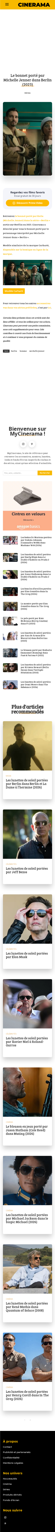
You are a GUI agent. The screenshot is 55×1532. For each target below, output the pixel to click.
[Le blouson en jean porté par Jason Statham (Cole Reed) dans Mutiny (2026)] (27, 1092)
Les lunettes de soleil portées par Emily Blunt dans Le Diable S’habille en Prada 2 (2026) (36, 558)
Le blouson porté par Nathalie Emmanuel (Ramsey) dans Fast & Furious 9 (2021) (36, 652)
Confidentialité (11, 1457)
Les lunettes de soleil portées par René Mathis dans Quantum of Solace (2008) (27, 1306)
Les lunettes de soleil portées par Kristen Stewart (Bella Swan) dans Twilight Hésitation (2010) (36, 668)
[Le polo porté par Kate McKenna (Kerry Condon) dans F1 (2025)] (10, 621)
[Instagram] (23, 444)
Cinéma (9, 1122)
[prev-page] (25, 1420)
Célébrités (11, 864)
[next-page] (30, 1420)
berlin (14, 351)
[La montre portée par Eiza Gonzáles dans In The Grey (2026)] (10, 606)
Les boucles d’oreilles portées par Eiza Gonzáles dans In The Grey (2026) (36, 591)
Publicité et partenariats (17, 1452)
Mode (8, 776)
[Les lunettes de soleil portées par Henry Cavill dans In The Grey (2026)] (27, 1357)
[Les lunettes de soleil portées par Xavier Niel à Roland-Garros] (27, 1003)
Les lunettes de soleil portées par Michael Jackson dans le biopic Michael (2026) (27, 1218)
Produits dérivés (12, 1494)
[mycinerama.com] (34, 5)
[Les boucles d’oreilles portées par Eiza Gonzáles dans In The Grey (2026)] (10, 591)
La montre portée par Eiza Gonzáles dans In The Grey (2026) (35, 606)
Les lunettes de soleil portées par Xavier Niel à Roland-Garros (27, 1041)
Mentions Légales (13, 1463)
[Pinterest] (32, 444)
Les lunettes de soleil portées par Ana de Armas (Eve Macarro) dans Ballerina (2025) (36, 636)
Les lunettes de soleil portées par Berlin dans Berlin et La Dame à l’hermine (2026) (27, 783)
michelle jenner (36, 351)
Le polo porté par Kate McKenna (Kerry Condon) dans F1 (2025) (34, 621)
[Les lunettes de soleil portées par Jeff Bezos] (27, 834)
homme (23, 351)
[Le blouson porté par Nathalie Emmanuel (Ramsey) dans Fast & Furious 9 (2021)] (10, 652)
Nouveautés (10, 1478)
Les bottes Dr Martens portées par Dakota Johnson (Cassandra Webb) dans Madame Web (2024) (36, 541)
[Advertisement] (27, 40)
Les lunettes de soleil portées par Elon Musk (27, 955)
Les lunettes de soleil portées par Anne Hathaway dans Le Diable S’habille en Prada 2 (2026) (36, 575)
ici (49, 307)
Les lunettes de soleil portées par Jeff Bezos (27, 870)
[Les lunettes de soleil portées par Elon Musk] (27, 919)
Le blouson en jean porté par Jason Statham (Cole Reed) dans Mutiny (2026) (27, 1130)
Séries (27, 92)
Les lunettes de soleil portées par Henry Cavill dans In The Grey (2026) (27, 1395)
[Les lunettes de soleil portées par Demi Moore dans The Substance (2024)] (10, 684)
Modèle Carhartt (14, 291)
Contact (7, 1446)
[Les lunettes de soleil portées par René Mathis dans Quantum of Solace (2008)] (27, 1269)
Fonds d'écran (11, 1500)
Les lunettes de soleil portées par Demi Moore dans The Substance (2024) (36, 684)
